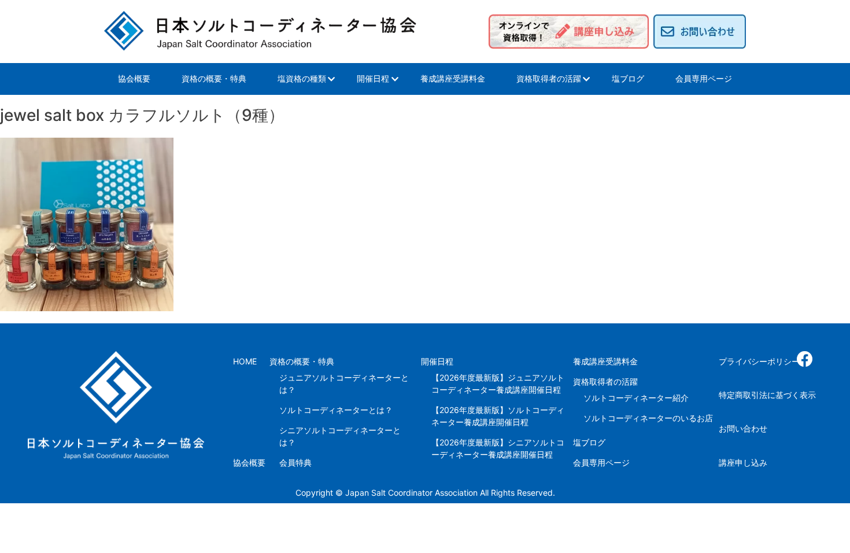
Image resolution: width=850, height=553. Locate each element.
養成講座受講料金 (452, 78)
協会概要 (134, 78)
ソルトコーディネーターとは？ (336, 410)
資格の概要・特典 (214, 78)
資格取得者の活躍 (548, 78)
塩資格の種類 (302, 78)
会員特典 (295, 462)
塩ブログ (628, 78)
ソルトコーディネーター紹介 (636, 398)
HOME (245, 361)
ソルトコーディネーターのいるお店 (648, 418)
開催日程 (373, 78)
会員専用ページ (703, 78)
